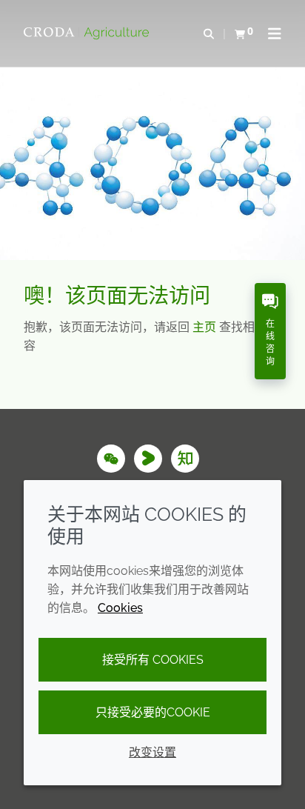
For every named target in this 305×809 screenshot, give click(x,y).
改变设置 (152, 752)
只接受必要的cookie (152, 712)
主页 (205, 327)
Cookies (120, 608)
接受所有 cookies (153, 660)
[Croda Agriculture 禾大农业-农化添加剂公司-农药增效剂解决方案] (88, 33)
